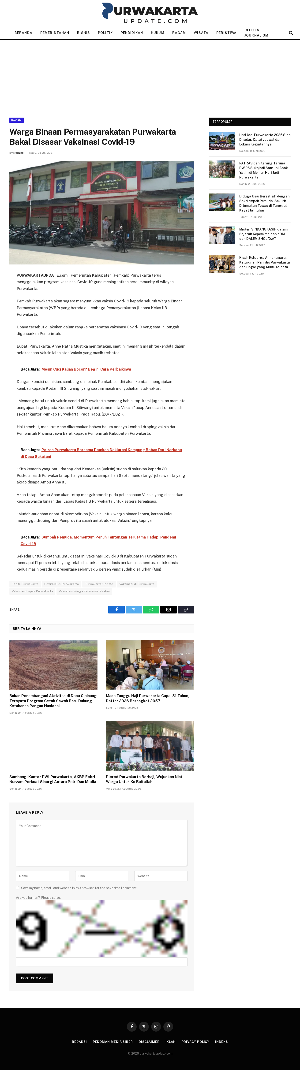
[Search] (290, 33)
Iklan (170, 1042)
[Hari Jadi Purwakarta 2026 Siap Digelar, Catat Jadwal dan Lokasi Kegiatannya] (222, 141)
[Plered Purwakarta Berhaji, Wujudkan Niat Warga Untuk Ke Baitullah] (150, 746)
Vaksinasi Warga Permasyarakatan (84, 591)
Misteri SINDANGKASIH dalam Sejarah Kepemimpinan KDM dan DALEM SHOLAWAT (263, 234)
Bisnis (83, 33)
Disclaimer (149, 1042)
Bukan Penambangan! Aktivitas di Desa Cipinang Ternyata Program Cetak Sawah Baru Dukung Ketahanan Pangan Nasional (53, 701)
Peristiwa (226, 33)
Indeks (221, 1042)
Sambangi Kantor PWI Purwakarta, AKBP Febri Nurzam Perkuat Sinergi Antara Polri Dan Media (52, 779)
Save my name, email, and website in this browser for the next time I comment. (79, 888)
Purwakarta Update (99, 584)
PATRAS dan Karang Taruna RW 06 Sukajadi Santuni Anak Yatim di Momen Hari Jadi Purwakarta (263, 170)
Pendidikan (132, 33)
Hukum (157, 33)
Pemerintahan (54, 33)
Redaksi (18, 152)
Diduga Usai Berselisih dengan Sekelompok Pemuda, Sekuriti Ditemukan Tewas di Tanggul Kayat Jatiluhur (264, 203)
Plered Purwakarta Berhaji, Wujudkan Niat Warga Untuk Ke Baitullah (144, 779)
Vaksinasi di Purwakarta (136, 584)
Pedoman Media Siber (113, 1042)
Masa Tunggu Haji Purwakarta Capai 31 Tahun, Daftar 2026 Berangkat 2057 (147, 698)
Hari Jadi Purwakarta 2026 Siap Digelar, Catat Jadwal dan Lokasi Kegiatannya (265, 139)
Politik (105, 33)
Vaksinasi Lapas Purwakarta (32, 591)
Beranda (23, 33)
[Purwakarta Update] (150, 13)
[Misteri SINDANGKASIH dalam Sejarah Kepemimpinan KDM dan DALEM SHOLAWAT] (222, 235)
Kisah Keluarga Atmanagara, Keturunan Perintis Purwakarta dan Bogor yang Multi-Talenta (264, 262)
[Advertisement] (150, 75)
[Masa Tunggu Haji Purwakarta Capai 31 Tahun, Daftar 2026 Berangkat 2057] (150, 665)
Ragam (179, 33)
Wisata (201, 33)
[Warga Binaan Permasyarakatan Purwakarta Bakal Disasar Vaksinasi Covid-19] (101, 212)
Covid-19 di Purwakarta (61, 584)
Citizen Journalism (256, 32)
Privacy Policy (196, 1042)
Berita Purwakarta (25, 584)
